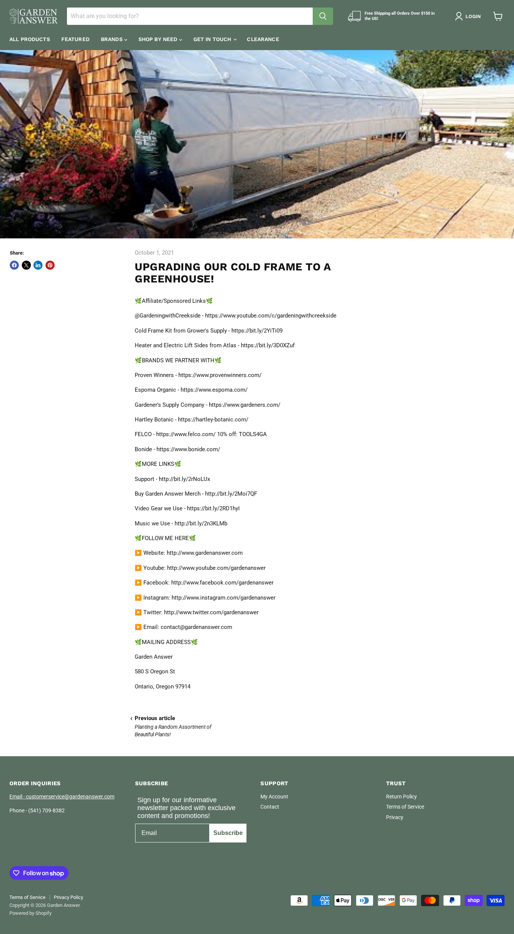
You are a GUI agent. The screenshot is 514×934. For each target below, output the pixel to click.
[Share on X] (26, 265)
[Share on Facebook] (14, 265)
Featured (75, 39)
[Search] (323, 16)
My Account (274, 797)
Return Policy (401, 797)
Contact (269, 807)
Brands (112, 39)
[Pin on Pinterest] (50, 265)
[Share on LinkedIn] (38, 265)
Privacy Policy (68, 897)
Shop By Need (158, 39)
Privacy (394, 817)
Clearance (263, 39)
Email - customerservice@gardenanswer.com (61, 797)
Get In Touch (213, 39)
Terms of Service (405, 807)
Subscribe (228, 833)
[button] (469, 16)
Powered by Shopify (30, 913)
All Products (29, 39)
